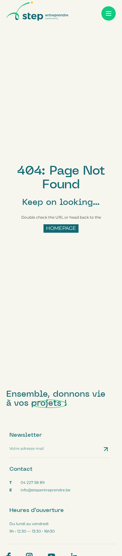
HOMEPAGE (61, 228)
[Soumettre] (106, 449)
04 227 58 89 (32, 482)
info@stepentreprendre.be (45, 490)
